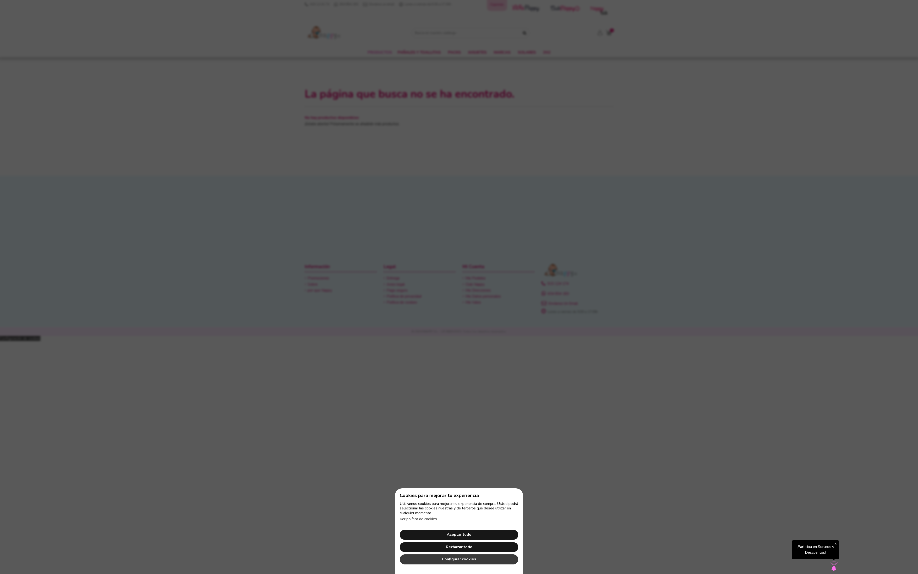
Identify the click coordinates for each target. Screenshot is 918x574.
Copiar (480, 277)
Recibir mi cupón (486, 303)
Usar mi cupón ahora (459, 327)
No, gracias (459, 337)
